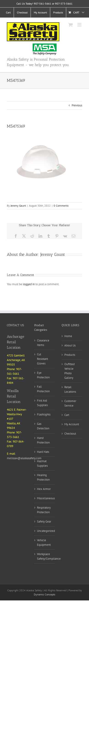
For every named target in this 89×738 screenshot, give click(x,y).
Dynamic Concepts (44, 594)
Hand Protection (43, 440)
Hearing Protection (43, 477)
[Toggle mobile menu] (79, 24)
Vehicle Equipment (44, 542)
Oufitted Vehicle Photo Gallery (69, 371)
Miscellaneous (46, 498)
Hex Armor (44, 489)
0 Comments (61, 205)
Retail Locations (70, 389)
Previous (77, 105)
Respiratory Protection (44, 510)
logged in (29, 284)
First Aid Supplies (42, 403)
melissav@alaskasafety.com (24, 458)
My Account (71, 424)
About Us (70, 345)
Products (69, 355)
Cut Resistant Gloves (42, 358)
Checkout (70, 434)
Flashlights (43, 414)
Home (68, 336)
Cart (66, 415)
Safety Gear (44, 521)
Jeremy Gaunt (18, 205)
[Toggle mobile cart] (70, 24)
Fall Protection (43, 389)
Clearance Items (43, 342)
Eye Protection (43, 375)
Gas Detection (43, 426)
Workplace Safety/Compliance (49, 556)
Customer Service (70, 403)
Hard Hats (43, 452)
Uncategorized (46, 531)
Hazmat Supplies (42, 463)
